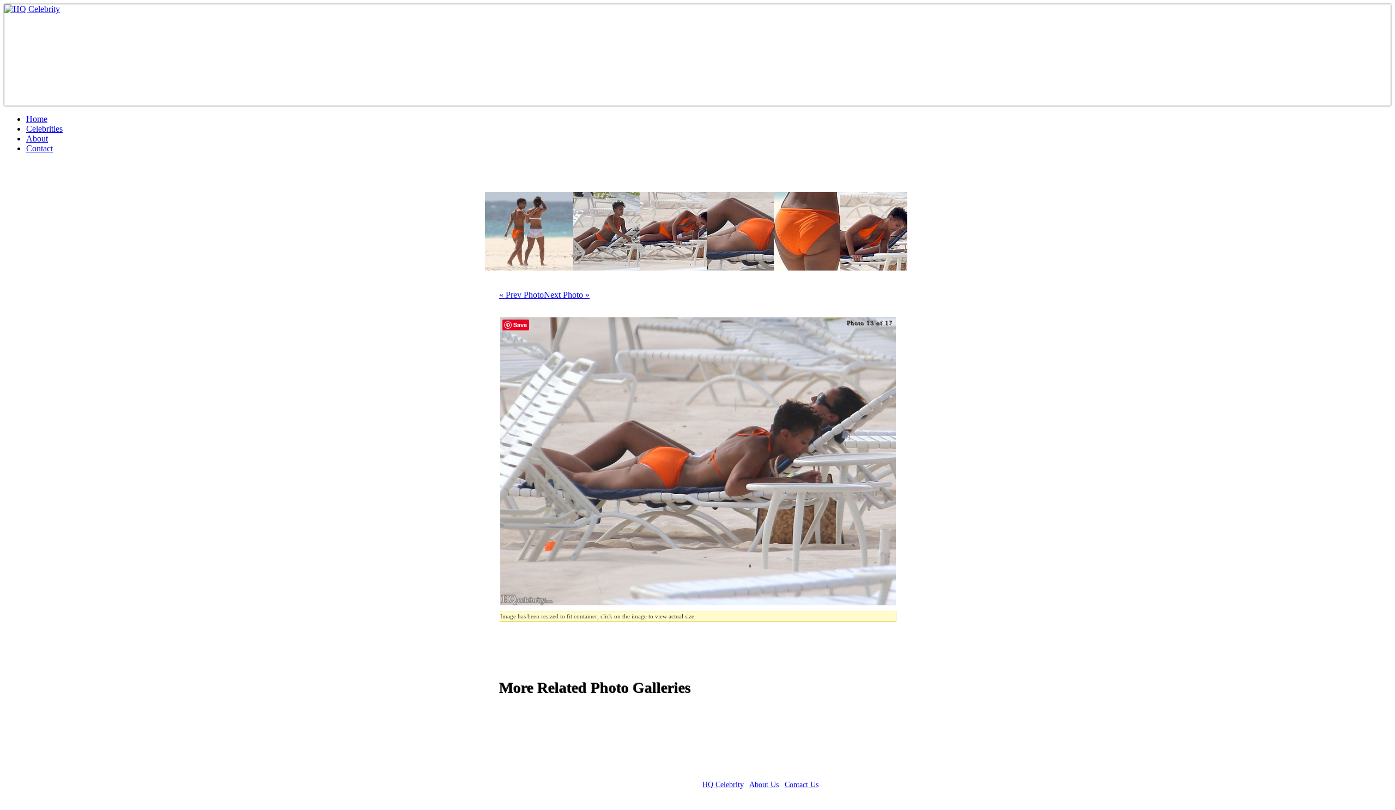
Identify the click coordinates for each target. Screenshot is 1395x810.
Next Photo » (567, 294)
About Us (764, 785)
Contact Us (801, 785)
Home (36, 119)
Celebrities (44, 128)
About (37, 138)
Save (520, 325)
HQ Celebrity (723, 785)
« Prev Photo (521, 294)
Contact (39, 148)
